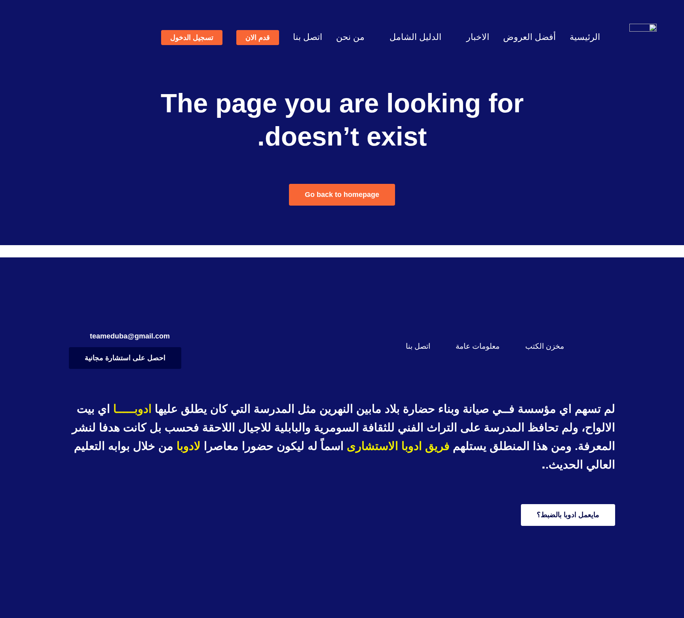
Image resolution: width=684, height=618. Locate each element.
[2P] (643, 27)
